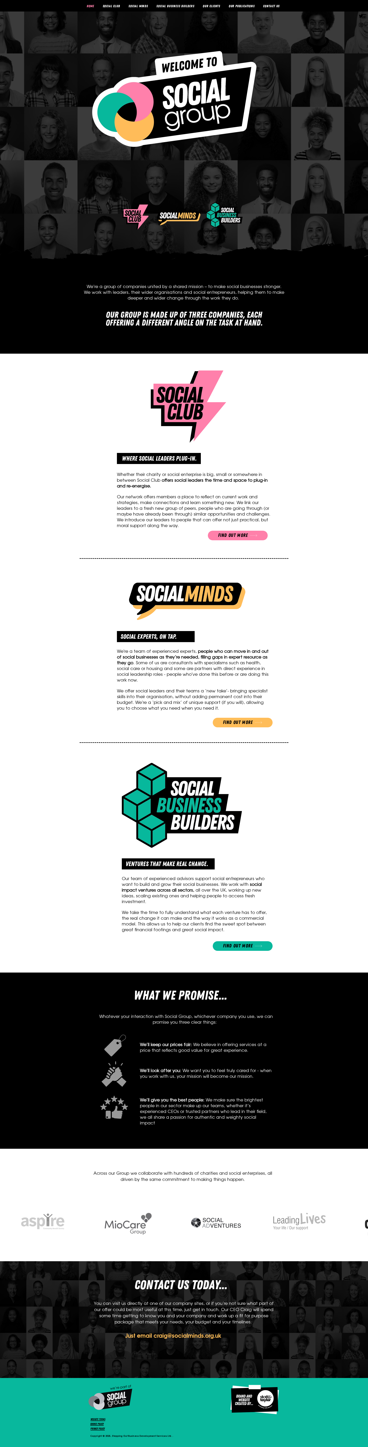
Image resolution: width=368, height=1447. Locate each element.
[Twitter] (361, 16)
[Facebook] (361, 7)
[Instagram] (361, 25)
